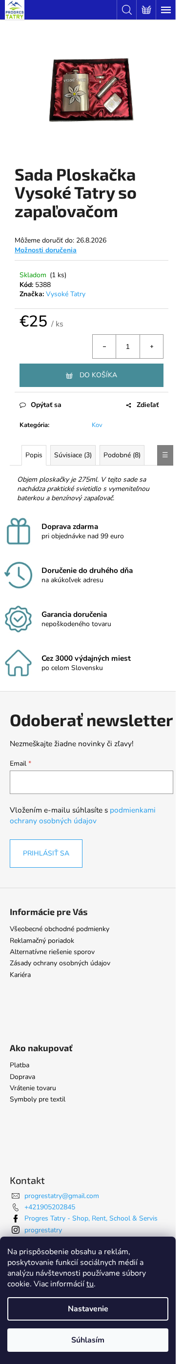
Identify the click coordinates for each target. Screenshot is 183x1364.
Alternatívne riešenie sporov (52, 952)
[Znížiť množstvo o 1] (104, 346)
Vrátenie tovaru (33, 1088)
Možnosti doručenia (46, 250)
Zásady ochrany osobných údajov (60, 963)
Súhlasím (87, 1340)
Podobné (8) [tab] (122, 455)
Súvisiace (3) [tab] (73, 455)
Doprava (22, 1076)
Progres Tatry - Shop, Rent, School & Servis (91, 1218)
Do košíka (98, 375)
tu (90, 1284)
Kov (97, 425)
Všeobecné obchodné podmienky (59, 929)
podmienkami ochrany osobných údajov (83, 815)
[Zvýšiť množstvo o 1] (151, 346)
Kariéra (20, 974)
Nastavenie (88, 1308)
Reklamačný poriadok (42, 940)
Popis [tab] (33, 455)
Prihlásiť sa (46, 853)
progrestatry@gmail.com (61, 1196)
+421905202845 (49, 1207)
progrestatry (43, 1230)
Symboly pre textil (37, 1099)
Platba (19, 1065)
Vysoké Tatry (65, 294)
